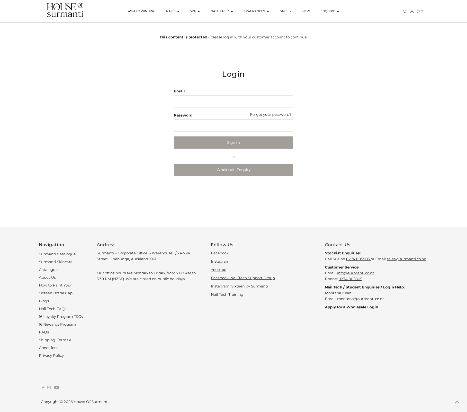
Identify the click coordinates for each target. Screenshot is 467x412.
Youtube (218, 269)
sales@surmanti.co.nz (406, 259)
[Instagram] (49, 388)
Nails (171, 11)
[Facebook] (43, 388)
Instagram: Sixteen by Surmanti (239, 286)
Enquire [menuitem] (328, 11)
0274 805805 (358, 259)
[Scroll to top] (457, 402)
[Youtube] (56, 388)
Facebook (220, 253)
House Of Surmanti (91, 401)
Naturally (220, 11)
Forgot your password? (271, 114)
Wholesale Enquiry (233, 169)
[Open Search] (405, 11)
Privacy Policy (51, 355)
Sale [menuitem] (284, 11)
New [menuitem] (306, 11)
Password (183, 115)
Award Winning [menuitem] (141, 11)
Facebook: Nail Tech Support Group (243, 278)
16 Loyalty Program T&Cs (61, 316)
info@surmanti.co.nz (355, 273)
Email (179, 91)
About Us (47, 277)
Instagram (220, 261)
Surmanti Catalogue (57, 254)
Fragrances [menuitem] (255, 11)
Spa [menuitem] (193, 11)
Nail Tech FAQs (52, 308)
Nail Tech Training (227, 294)
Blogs (44, 301)
